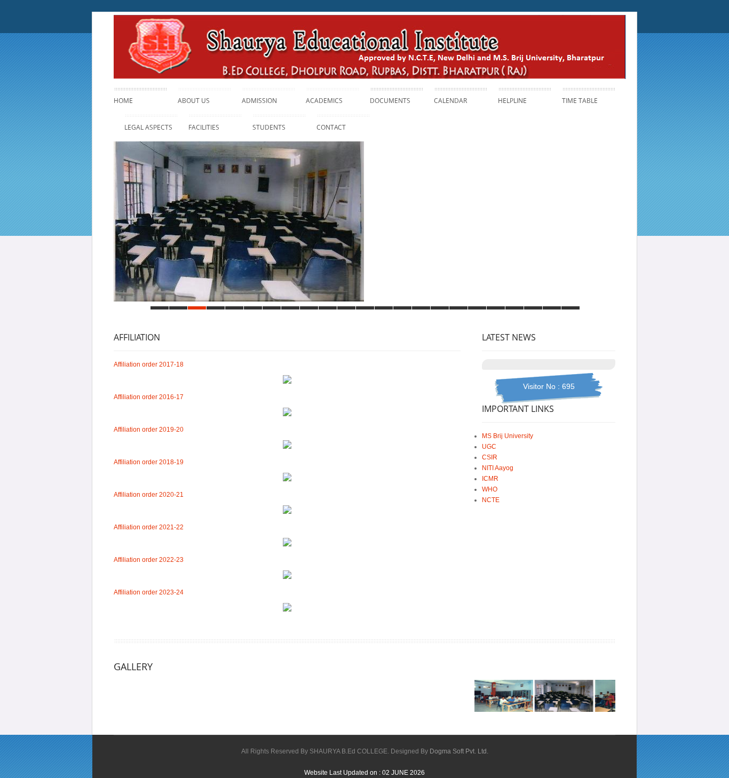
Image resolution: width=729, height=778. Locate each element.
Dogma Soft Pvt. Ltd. (459, 751)
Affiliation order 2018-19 (149, 462)
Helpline (512, 100)
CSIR (489, 457)
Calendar (450, 100)
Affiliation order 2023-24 (149, 592)
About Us (194, 99)
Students (269, 127)
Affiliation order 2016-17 (149, 397)
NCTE (491, 500)
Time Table (580, 100)
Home (123, 100)
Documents (390, 100)
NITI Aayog (497, 468)
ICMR (490, 478)
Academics (324, 99)
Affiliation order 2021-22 (149, 527)
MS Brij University (507, 436)
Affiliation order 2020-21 (149, 494)
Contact (331, 127)
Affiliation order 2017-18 (149, 364)
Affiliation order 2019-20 (149, 429)
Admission (259, 99)
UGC (489, 446)
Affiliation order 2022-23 (149, 559)
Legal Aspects (148, 126)
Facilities (203, 126)
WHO (489, 489)
